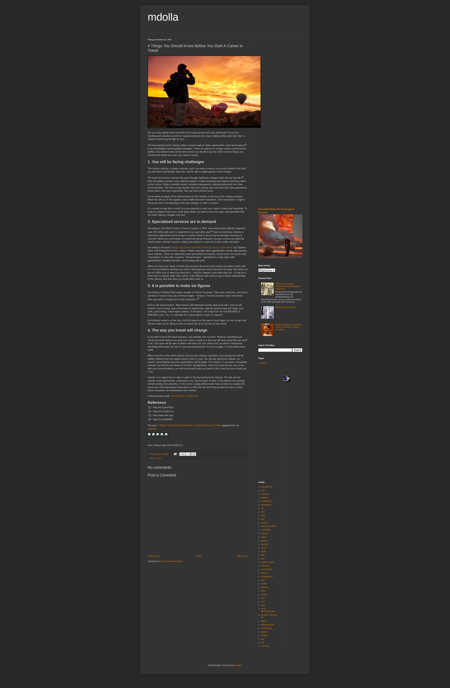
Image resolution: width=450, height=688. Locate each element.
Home (198, 556)
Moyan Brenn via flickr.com (184, 396)
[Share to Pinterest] (194, 454)
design (264, 540)
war (263, 639)
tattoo (263, 621)
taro (263, 601)
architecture (266, 501)
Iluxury (264, 573)
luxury (264, 583)
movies (264, 587)
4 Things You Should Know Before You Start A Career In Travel (189, 425)
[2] (243, 177)
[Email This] (181, 454)
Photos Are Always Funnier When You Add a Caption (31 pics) (288, 327)
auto (263, 515)
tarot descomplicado (268, 610)
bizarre (264, 523)
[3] (211, 231)
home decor (266, 569)
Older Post (242, 556)
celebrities (266, 530)
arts (263, 512)
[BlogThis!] (184, 454)
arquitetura (266, 505)
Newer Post (154, 556)
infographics (267, 576)
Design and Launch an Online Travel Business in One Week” (202, 247)
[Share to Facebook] (191, 454)
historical (265, 565)
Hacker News (267, 562)
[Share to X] (187, 454)
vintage (264, 635)
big (262, 519)
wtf (262, 642)
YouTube (265, 646)
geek (263, 551)
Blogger (238, 665)
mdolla (163, 17)
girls (263, 558)
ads (263, 490)
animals (265, 497)
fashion (264, 544)
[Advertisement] (268, 60)
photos (264, 594)
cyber (263, 537)
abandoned (266, 487)
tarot (263, 605)
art (262, 508)
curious (159, 458)
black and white (268, 526)
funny (263, 548)
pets (263, 591)
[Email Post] (175, 454)
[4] (198, 299)
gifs (262, 555)
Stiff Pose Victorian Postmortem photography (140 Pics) (287, 286)
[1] (246, 144)
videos (264, 632)
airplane (265, 494)
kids (263, 580)
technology (266, 628)
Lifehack (152, 428)
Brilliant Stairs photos (285, 307)
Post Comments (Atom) (172, 561)
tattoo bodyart (267, 624)
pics (263, 598)
